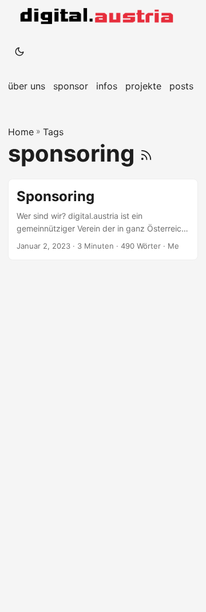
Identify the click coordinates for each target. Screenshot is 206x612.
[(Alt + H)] (99, 17)
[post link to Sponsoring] (103, 219)
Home (21, 132)
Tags (53, 132)
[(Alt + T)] (19, 51)
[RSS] (146, 153)
